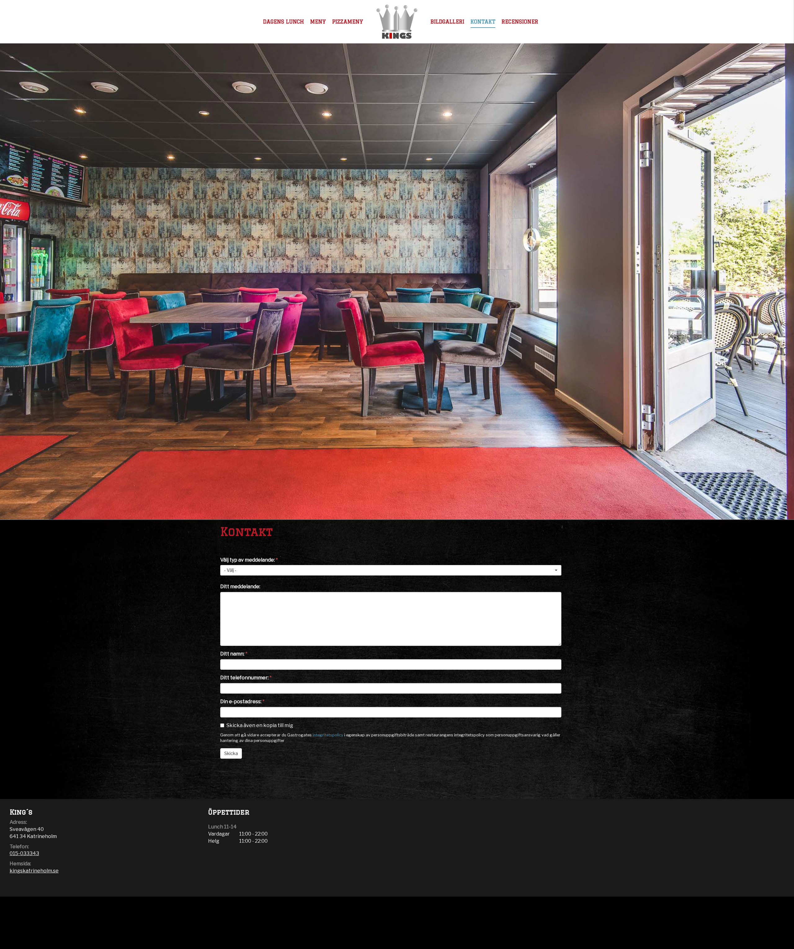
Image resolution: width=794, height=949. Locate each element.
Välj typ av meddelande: (249, 560)
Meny (318, 21)
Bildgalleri (447, 21)
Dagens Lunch (283, 21)
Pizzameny (347, 21)
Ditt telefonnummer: (246, 678)
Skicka (231, 753)
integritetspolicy (328, 735)
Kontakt (483, 21)
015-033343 (24, 853)
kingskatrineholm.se (34, 871)
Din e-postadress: (242, 701)
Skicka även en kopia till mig (259, 725)
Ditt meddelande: (240, 586)
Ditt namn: (234, 654)
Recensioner (520, 21)
